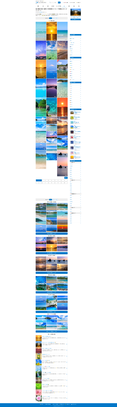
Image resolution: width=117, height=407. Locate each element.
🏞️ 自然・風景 (72, 38)
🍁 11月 (71, 104)
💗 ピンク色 (71, 59)
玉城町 (71, 203)
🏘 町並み (71, 48)
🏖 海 (70, 40)
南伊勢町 (71, 201)
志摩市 (71, 197)
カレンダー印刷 (58, 6)
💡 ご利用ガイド (78, 2)
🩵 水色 (71, 65)
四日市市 (71, 178)
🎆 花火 (71, 46)
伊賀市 (71, 209)
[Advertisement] (52, 191)
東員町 (71, 168)
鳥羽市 (71, 199)
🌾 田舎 (71, 50)
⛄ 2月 (71, 86)
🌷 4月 (71, 90)
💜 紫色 (71, 73)
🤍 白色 (71, 77)
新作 (48, 6)
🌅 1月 (71, 84)
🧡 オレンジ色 (72, 69)
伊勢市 (71, 195)
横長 (56, 18)
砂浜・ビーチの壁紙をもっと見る (52, 331)
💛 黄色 (71, 67)
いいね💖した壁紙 (65, 2)
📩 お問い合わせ (73, 404)
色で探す (53, 6)
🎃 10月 (71, 102)
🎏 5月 (71, 92)
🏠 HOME (41, 404)
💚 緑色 (71, 63)
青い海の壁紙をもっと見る (52, 311)
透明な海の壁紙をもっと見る (51, 292)
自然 (74, 6)
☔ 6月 (71, 94)
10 (64, 182)
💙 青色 (71, 61)
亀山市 (71, 176)
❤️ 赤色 (71, 71)
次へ (66, 177)
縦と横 (51, 18)
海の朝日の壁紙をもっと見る (51, 272)
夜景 (69, 6)
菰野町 (71, 170)
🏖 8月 (71, 98)
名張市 (71, 211)
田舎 (79, 6)
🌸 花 (71, 36)
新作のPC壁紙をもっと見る (51, 233)
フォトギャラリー (41, 3)
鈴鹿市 (71, 174)
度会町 (71, 205)
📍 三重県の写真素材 (47, 404)
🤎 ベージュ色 (72, 79)
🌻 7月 (71, 96)
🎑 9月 (71, 100)
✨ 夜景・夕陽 (72, 42)
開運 (38, 6)
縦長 (53, 18)
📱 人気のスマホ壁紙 (54, 404)
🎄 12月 (71, 106)
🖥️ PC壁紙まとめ (61, 404)
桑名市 (71, 172)
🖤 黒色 (71, 75)
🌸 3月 (71, 88)
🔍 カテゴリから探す (72, 2)
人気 (43, 6)
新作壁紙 (41, 12)
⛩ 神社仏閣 (71, 44)
